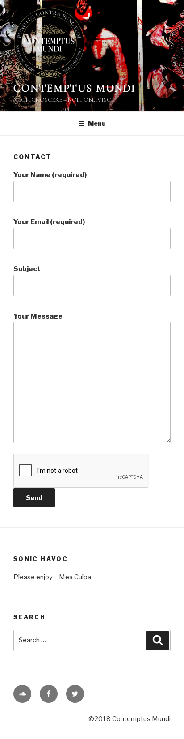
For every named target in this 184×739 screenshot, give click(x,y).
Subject (27, 269)
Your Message (38, 316)
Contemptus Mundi (74, 88)
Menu (97, 123)
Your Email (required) (49, 222)
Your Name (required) (50, 175)
